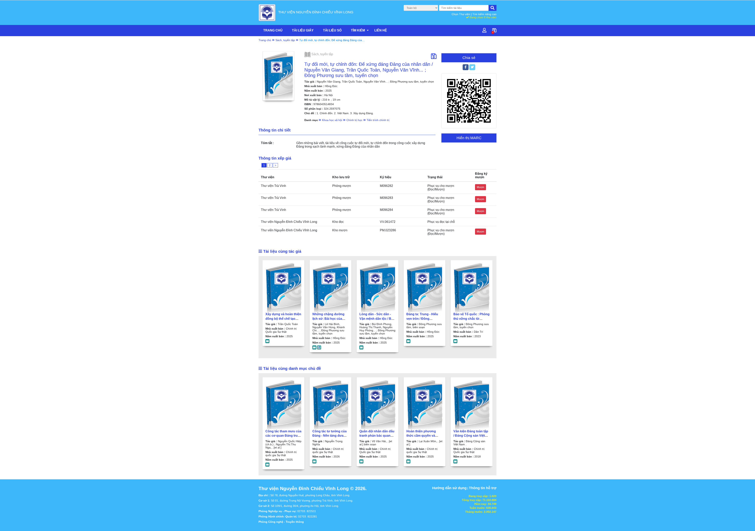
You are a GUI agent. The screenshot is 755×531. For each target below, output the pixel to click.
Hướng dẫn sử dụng (449, 488)
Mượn (480, 187)
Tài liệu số (332, 30)
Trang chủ (273, 30)
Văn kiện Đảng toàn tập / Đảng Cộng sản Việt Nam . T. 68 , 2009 (470, 436)
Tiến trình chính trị (378, 120)
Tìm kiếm (358, 30)
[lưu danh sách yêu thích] (433, 56)
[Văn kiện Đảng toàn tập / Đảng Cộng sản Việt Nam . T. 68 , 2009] (471, 404)
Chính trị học (354, 120)
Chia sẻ (468, 58)
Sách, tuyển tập (285, 40)
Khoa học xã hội (332, 120)
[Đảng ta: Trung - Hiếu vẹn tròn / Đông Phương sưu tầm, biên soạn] (424, 287)
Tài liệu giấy (303, 30)
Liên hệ (380, 30)
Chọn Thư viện (461, 14)
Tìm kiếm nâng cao (484, 14)
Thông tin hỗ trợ (482, 488)
